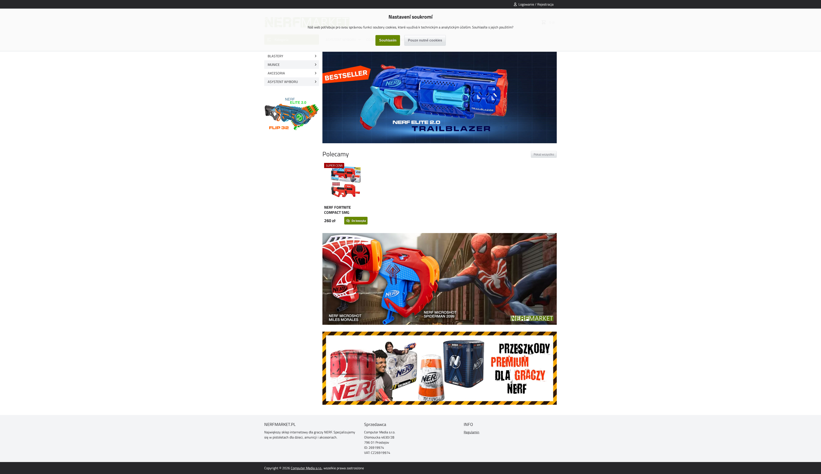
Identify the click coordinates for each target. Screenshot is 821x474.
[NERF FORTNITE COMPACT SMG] (346, 182)
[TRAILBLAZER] (439, 97)
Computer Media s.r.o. (306, 468)
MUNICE (274, 64)
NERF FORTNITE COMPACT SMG (337, 209)
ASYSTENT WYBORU (283, 81)
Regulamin (471, 432)
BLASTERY (275, 56)
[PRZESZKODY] (439, 368)
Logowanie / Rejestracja (536, 4)
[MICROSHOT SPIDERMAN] (439, 279)
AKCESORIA (276, 73)
